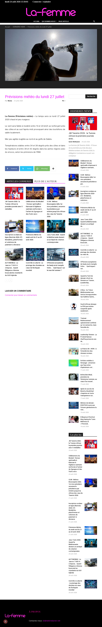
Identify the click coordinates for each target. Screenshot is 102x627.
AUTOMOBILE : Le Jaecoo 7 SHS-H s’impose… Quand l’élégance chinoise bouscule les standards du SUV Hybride (75, 566)
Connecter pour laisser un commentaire (21, 295)
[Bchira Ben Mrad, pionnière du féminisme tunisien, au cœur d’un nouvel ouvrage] (74, 377)
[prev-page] (6, 280)
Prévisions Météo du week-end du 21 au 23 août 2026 (34, 237)
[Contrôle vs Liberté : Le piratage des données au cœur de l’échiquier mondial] (35, 254)
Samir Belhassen (74, 142)
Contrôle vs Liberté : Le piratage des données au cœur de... (88, 252)
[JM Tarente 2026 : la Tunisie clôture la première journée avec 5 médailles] (14, 193)
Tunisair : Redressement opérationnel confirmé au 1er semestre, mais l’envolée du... (88, 322)
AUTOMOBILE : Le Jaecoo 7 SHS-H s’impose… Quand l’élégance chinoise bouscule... (87, 238)
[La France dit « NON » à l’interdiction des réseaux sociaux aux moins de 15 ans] (74, 351)
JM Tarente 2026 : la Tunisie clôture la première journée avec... (82, 136)
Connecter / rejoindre (42, 2)
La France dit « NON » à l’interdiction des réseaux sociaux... (88, 351)
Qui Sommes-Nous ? (49, 21)
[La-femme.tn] (51, 12)
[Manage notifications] (5, 622)
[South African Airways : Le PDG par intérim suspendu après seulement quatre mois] (74, 306)
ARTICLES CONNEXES (18, 181)
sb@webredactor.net (51, 621)
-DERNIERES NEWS (18, 27)
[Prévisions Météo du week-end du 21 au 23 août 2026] (35, 226)
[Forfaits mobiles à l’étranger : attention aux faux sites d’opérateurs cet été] (74, 363)
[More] (53, 168)
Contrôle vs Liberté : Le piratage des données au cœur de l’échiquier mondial (75, 585)
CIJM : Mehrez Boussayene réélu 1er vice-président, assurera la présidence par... (88, 179)
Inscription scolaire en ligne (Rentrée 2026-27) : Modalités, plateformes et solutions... (88, 195)
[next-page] (10, 280)
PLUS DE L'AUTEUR (45, 181)
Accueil (36, 21)
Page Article (64, 21)
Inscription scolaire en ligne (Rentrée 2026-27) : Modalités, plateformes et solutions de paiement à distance (14, 240)
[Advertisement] (35, 108)
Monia (10, 101)
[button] (94, 21)
